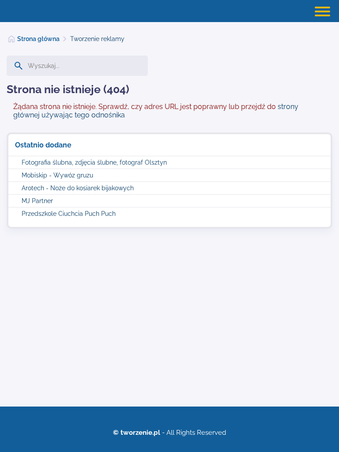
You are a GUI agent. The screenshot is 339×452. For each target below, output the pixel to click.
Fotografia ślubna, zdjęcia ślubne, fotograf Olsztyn (94, 162)
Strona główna (38, 38)
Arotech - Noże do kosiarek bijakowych (78, 188)
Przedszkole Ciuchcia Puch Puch (69, 213)
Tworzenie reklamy (97, 38)
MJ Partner (37, 200)
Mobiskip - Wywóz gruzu (57, 175)
